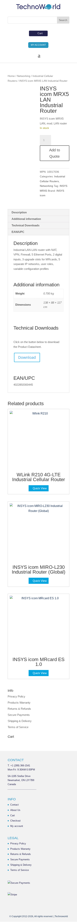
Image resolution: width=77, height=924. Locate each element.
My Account (38, 45)
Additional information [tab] (26, 218)
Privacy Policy (16, 696)
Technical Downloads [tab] (25, 225)
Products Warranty (19, 702)
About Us (15, 810)
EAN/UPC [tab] (18, 231)
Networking (23, 76)
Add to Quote (54, 153)
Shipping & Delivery (20, 721)
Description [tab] (19, 212)
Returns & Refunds (19, 708)
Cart (40, 33)
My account (16, 826)
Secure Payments (19, 714)
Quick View (40, 488)
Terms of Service (18, 727)
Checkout (15, 820)
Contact (14, 804)
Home (11, 76)
